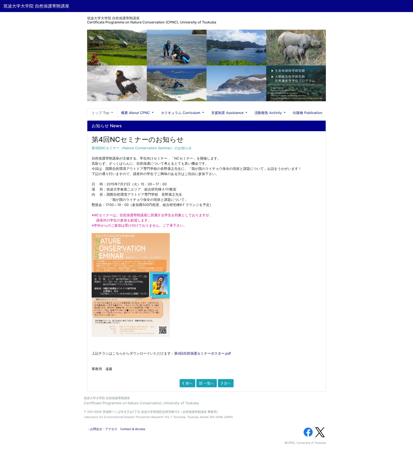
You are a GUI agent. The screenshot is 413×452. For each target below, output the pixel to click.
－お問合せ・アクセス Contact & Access (116, 429)
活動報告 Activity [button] (268, 113)
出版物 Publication (307, 113)
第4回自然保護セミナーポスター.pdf (202, 353)
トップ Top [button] (101, 113)
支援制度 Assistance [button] (228, 113)
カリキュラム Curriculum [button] (181, 113)
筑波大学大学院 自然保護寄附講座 (36, 6)
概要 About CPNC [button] (136, 113)
